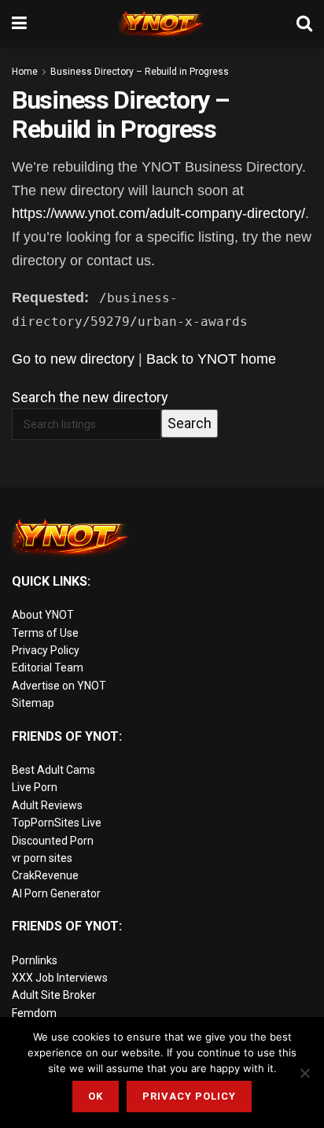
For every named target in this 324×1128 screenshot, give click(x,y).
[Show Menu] (19, 23)
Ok (95, 1096)
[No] (304, 1073)
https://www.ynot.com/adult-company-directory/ (158, 213)
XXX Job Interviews (60, 977)
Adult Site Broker (54, 995)
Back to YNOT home (211, 359)
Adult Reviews (47, 805)
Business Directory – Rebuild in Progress (139, 71)
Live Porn (34, 787)
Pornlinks (34, 960)
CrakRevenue (45, 875)
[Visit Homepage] (162, 23)
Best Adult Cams (53, 770)
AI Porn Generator (56, 893)
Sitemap (33, 703)
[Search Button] (304, 23)
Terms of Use (45, 633)
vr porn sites (42, 858)
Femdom (34, 1013)
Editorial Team (47, 667)
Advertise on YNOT (59, 685)
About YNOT (43, 614)
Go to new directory (73, 359)
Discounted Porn (53, 840)
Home (25, 71)
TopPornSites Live (56, 822)
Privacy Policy (45, 650)
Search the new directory (90, 397)
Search (190, 423)
